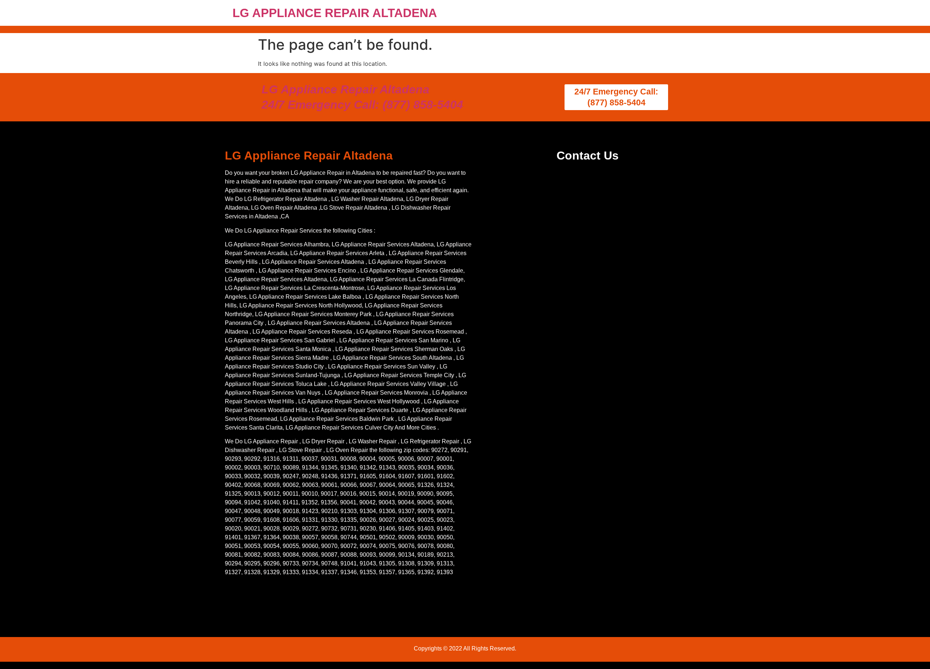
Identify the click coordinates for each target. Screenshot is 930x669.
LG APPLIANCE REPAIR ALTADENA (334, 13)
